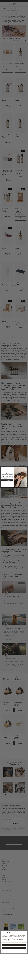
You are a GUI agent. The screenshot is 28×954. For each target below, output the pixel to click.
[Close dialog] (26, 468)
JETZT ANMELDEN (7, 480)
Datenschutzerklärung (6, 940)
